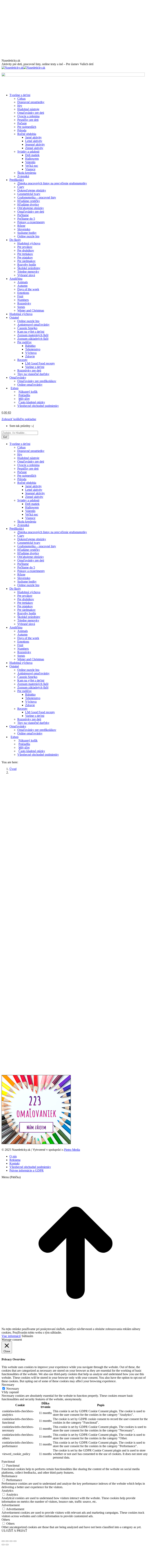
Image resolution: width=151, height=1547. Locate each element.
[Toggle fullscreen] (11, 1541)
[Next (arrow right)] (7, 1544)
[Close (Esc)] (3, 1541)
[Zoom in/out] (15, 1541)
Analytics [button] (7, 1490)
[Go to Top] (75, 1325)
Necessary (12, 1388)
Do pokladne (28, 419)
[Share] (7, 1541)
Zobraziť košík (11, 419)
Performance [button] (9, 1476)
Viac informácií (11, 1336)
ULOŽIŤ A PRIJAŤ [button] (14, 1530)
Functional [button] (8, 1461)
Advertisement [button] (11, 1505)
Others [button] (6, 1519)
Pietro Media (72, 1149)
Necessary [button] (8, 1384)
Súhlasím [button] (27, 1336)
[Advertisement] (75, 29)
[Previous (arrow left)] (3, 1544)
